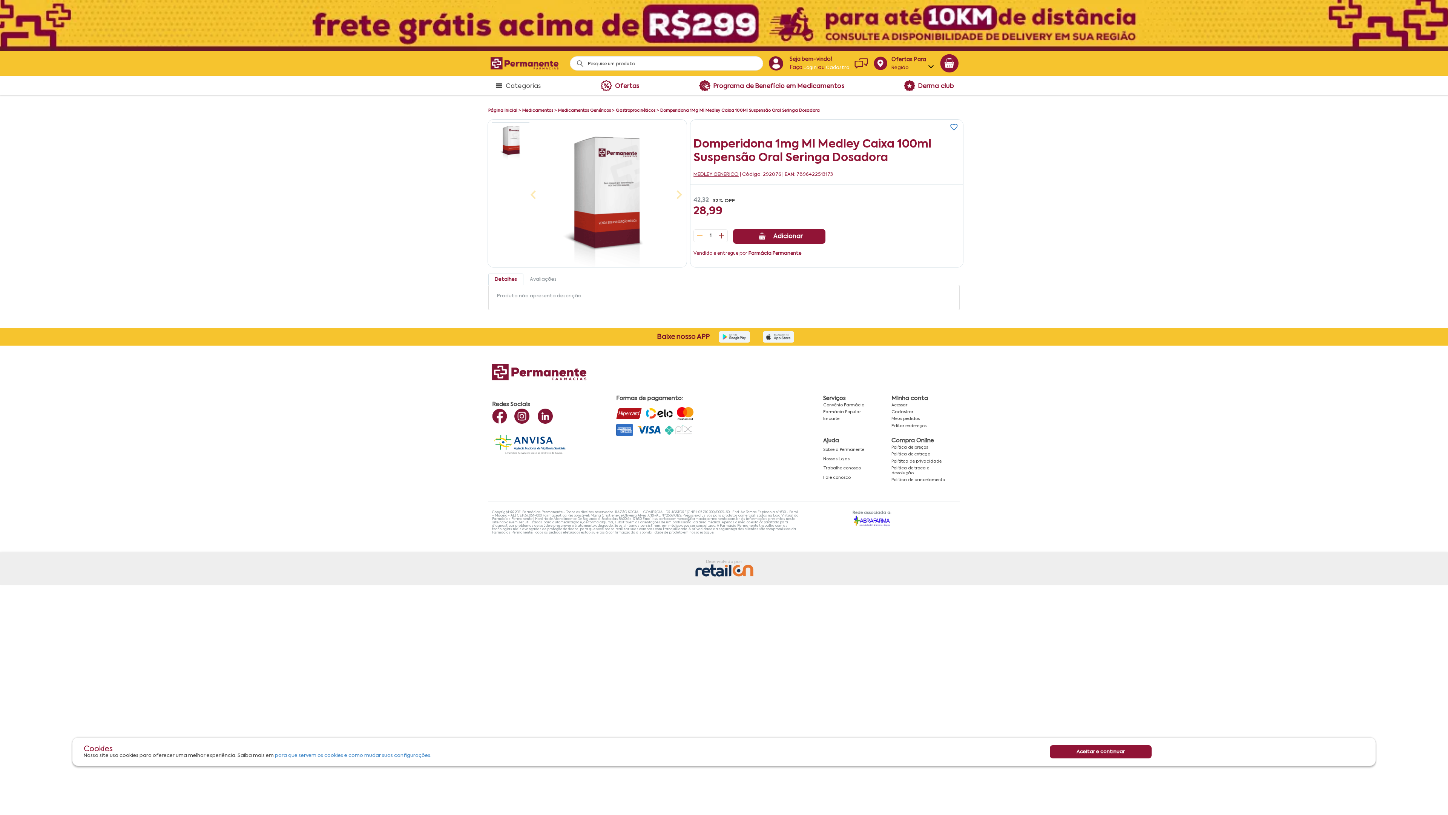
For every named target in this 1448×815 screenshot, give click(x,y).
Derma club (936, 86)
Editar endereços (908, 426)
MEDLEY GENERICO (716, 174)
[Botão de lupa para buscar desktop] (577, 61)
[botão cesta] (949, 63)
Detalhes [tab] (506, 279)
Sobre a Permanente (843, 449)
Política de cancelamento (918, 480)
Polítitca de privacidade (916, 461)
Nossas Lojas (836, 459)
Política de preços (909, 447)
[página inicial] (524, 63)
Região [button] (900, 67)
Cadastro (837, 68)
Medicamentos (537, 110)
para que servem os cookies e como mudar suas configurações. (353, 755)
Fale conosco (837, 477)
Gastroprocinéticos (635, 110)
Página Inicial (502, 110)
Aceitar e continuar (1101, 751)
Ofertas (627, 86)
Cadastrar (902, 412)
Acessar (899, 405)
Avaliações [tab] (543, 279)
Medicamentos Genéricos (584, 110)
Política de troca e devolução (910, 470)
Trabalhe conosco (842, 468)
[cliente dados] (776, 63)
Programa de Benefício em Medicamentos (778, 86)
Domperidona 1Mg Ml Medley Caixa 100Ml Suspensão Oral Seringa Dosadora (740, 110)
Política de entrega (911, 454)
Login (810, 68)
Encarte (831, 419)
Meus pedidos (905, 419)
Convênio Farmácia (844, 405)
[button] (510, 141)
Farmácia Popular (842, 412)
